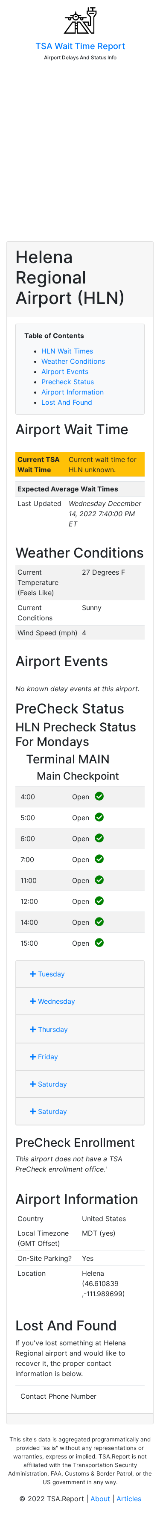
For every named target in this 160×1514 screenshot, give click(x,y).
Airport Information (72, 392)
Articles (128, 1498)
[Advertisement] (80, 154)
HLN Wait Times (67, 351)
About (100, 1498)
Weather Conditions (73, 361)
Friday (47, 1056)
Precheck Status (67, 381)
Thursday (52, 1029)
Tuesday (50, 974)
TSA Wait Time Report (80, 46)
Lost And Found (66, 402)
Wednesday (55, 1001)
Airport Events (64, 371)
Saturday (51, 1084)
